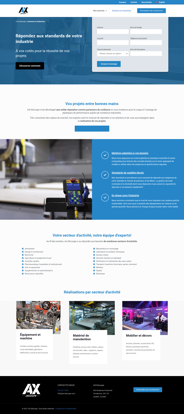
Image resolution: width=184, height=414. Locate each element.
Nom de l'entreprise (137, 49)
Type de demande (104, 49)
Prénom (100, 27)
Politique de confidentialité (66, 409)
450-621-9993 (63, 390)
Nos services (98, 10)
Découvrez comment (29, 65)
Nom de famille (136, 27)
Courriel (100, 38)
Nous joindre (147, 2)
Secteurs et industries (121, 10)
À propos (122, 2)
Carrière (134, 2)
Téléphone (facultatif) (138, 38)
